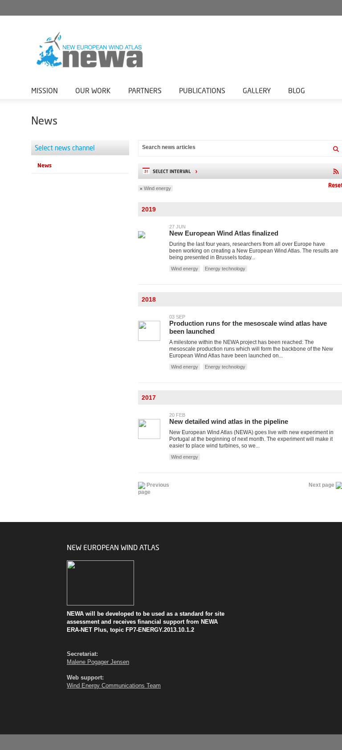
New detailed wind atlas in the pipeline (228, 421)
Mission (44, 90)
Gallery (257, 90)
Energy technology (225, 268)
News (44, 165)
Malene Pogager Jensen (98, 662)
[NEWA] (133, 50)
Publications (202, 90)
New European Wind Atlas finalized (223, 233)
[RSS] (335, 171)
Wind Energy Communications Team (114, 685)
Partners (145, 90)
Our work (93, 90)
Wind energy (157, 188)
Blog (296, 90)
